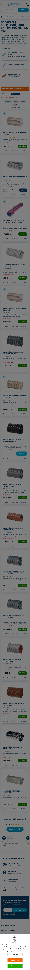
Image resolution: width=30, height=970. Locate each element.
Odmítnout (15, 960)
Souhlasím (15, 966)
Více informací (24, 951)
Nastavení (15, 955)
